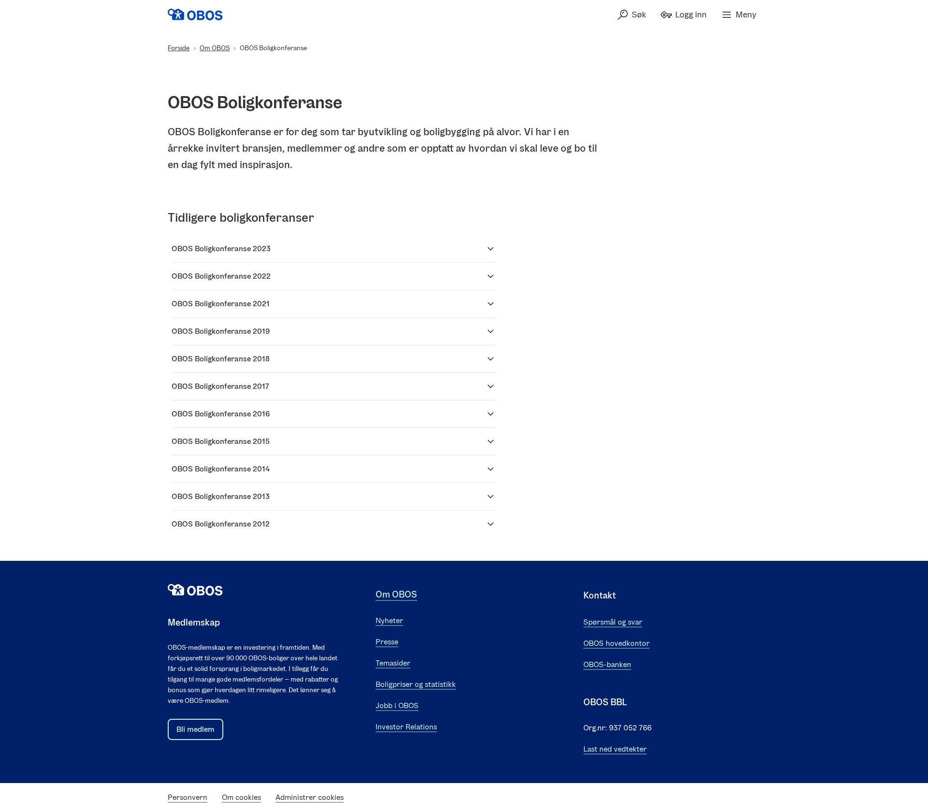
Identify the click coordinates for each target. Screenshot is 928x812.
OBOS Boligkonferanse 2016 (221, 413)
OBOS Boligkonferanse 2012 (221, 523)
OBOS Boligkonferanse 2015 (221, 441)
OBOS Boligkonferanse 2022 (221, 276)
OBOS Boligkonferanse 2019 (221, 331)
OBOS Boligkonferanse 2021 (221, 303)
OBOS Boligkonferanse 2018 (221, 358)
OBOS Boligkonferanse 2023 (221, 248)
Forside (178, 48)
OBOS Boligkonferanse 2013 (221, 496)
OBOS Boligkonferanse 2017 (220, 386)
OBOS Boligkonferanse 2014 (221, 468)
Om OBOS (215, 48)
